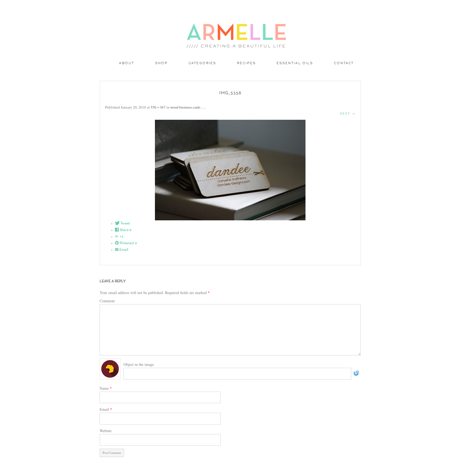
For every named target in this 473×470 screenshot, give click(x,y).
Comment (107, 300)
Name (106, 388)
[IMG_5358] (230, 170)
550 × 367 (158, 107)
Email (106, 409)
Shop (161, 63)
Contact (344, 63)
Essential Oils (295, 63)
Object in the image (138, 364)
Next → (347, 113)
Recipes (246, 63)
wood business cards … (187, 107)
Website (106, 430)
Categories (202, 63)
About (126, 63)
